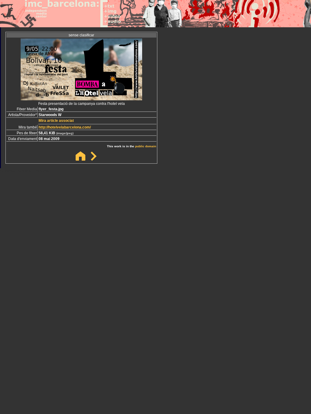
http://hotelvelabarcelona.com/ (65, 127)
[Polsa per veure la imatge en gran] (81, 98)
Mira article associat (56, 121)
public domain (145, 146)
